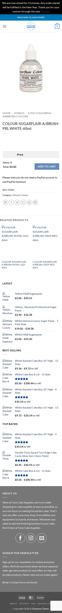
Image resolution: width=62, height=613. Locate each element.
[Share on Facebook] (11, 202)
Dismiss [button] (45, 11)
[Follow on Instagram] (31, 538)
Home (6, 113)
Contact (24, 603)
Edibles (19, 113)
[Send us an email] (42, 538)
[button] (4, 26)
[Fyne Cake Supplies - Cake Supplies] (31, 26)
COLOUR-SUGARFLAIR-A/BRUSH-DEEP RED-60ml (45, 265)
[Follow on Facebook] (20, 538)
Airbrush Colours (15, 116)
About (13, 603)
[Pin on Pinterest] (29, 202)
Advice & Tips (45, 603)
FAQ (33, 603)
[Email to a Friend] (23, 202)
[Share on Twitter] (17, 202)
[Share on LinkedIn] (35, 202)
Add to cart (47, 166)
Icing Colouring (39, 113)
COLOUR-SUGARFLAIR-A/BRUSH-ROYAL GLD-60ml (14, 265)
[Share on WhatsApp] (5, 202)
